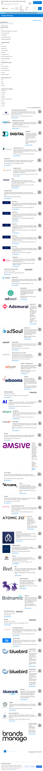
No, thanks (30, 2)
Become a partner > (37, 20)
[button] (14, 23)
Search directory (4, 22)
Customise (27, 766)
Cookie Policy (13, 769)
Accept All (39, 766)
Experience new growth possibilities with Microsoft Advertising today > (21, 13)
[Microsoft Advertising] (5, 8)
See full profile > (15, 117)
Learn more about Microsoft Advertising (22, 8)
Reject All (33, 766)
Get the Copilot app (36, 2)
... (17, 751)
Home (13, 8)
